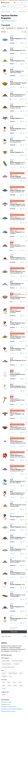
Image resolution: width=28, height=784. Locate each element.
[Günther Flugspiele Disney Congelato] (14, 232)
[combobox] (3, 28)
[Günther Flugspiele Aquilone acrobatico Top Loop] (14, 107)
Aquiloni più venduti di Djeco (8, 711)
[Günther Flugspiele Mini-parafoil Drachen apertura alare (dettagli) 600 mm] (14, 441)
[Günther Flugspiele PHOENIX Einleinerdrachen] (14, 506)
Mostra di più (14, 631)
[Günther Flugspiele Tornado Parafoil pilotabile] (14, 596)
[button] (26, 35)
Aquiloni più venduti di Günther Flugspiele (11, 709)
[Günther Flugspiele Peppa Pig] (14, 527)
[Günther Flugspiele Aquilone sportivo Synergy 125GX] (14, 96)
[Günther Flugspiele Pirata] (14, 517)
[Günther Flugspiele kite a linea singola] (14, 39)
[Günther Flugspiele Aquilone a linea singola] (14, 129)
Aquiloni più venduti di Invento (8, 706)
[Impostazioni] (14, 3)
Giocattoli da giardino (6, 11)
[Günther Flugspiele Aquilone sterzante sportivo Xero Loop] (14, 259)
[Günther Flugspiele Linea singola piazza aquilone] (14, 72)
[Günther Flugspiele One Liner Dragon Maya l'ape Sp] (14, 550)
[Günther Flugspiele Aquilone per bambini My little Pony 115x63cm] (14, 469)
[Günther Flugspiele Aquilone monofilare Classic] (14, 324)
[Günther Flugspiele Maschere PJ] (14, 361)
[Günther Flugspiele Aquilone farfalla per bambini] (14, 297)
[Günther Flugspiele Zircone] (14, 585)
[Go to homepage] (5, 2)
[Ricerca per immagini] (25, 6)
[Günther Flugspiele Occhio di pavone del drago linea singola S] (14, 428)
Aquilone (14, 11)
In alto (25, 636)
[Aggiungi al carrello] (26, 43)
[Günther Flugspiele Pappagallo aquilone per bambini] (14, 84)
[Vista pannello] (22, 32)
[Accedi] (18, 2)
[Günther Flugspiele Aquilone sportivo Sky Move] (14, 562)
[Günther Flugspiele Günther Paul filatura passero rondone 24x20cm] (14, 204)
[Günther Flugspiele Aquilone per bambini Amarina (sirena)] (14, 218)
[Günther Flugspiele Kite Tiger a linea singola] (14, 619)
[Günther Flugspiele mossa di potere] (14, 246)
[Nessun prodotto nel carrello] (25, 3)
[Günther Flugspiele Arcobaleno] (14, 311)
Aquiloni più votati (5, 704)
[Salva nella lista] (23, 43)
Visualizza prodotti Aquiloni (8, 21)
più (19, 651)
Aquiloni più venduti (6, 702)
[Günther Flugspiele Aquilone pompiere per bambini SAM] (14, 190)
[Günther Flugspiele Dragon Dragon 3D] (14, 400)
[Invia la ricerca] (9, 6)
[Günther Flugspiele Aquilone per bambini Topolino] (14, 337)
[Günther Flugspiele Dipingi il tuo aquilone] (14, 374)
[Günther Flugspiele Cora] (14, 118)
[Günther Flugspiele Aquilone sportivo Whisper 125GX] (14, 538)
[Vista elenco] (25, 32)
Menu (4, 6)
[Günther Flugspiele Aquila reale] (14, 414)
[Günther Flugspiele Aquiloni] (14, 61)
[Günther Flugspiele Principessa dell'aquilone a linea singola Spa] (14, 176)
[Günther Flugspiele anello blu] (14, 50)
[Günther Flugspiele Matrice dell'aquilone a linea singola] (14, 494)
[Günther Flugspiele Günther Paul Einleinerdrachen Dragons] (14, 574)
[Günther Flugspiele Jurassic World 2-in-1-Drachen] (14, 349)
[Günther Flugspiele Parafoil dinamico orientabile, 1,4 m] (14, 163)
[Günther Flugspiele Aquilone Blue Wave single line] (14, 482)
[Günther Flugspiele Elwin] (14, 152)
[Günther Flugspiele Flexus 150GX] (14, 608)
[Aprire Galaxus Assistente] (22, 3)
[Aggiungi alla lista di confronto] (21, 43)
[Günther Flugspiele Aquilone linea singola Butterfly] (14, 141)
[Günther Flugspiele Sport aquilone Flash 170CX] (14, 284)
